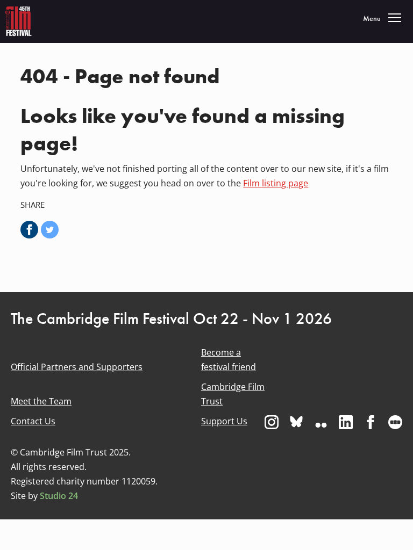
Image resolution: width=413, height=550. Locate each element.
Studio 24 (59, 496)
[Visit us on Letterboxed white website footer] (395, 422)
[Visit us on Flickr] (321, 422)
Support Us (224, 421)
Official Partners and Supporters (77, 367)
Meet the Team (41, 401)
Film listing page (275, 183)
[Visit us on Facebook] (371, 422)
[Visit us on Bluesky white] (296, 422)
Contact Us (33, 421)
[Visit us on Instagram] (272, 422)
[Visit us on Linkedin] (346, 422)
